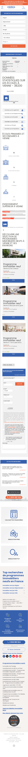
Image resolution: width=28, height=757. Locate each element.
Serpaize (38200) (17, 62)
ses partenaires (12, 427)
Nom (5, 382)
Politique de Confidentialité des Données (13, 422)
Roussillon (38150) (5, 69)
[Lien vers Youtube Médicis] (13, 656)
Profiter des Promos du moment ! (14, 4)
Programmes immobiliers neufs (14, 663)
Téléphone (6, 394)
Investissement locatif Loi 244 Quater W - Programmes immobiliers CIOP (13, 682)
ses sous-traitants (15, 431)
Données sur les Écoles (11, 121)
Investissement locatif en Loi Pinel (12, 668)
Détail (13, 280)
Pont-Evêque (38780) (6, 62)
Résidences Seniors (8, 703)
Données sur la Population (12, 128)
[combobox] (14, 17)
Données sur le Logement (12, 110)
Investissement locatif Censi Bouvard (13, 677)
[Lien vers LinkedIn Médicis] (10, 656)
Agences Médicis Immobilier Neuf (12, 709)
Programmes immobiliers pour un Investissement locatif (12, 691)
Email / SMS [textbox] (9, 441)
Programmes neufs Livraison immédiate (11, 696)
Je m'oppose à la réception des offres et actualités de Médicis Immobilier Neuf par (14, 439)
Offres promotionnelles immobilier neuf (13, 687)
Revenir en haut (14, 746)
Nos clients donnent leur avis (13, 713)
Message (5, 443)
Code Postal (6, 400)
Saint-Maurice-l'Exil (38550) (7, 67)
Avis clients (11, 741)
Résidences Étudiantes (9, 705)
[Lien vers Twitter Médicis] (7, 656)
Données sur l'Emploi (10, 125)
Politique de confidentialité (14, 738)
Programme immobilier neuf (12, 266)
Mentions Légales (14, 737)
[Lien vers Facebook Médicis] (4, 656)
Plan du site (18, 740)
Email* (5, 388)
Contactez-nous (15, 492)
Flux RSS (17, 741)
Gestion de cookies (10, 740)
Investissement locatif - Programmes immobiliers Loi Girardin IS (14, 674)
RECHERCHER (14, 46)
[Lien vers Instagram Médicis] (16, 656)
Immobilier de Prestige (9, 666)
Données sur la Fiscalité (11, 117)
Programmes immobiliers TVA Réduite (14, 694)
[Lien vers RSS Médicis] (20, 656)
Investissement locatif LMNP (11, 679)
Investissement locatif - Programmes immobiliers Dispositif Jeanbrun (14, 671)
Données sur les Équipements (13, 113)
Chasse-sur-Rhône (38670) (7, 64)
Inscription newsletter (20, 375)
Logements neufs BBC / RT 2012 (12, 685)
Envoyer (19, 384)
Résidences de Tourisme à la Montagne (11, 700)
